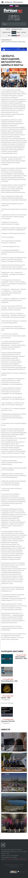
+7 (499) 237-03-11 (10, 859)
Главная (3, 40)
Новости (8, 29)
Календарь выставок (16, 29)
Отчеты (14, 32)
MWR (9, 35)
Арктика (23, 32)
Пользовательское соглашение (11, 864)
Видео (18, 32)
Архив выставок (6, 32)
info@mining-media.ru (21, 859)
